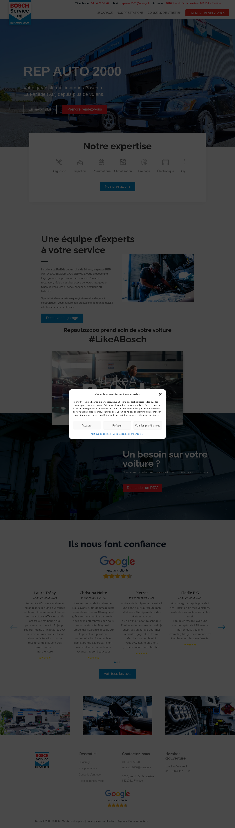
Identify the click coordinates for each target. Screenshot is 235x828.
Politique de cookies (101, 433)
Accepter (87, 425)
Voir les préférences (147, 425)
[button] (160, 394)
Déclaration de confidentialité (128, 433)
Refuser (117, 425)
